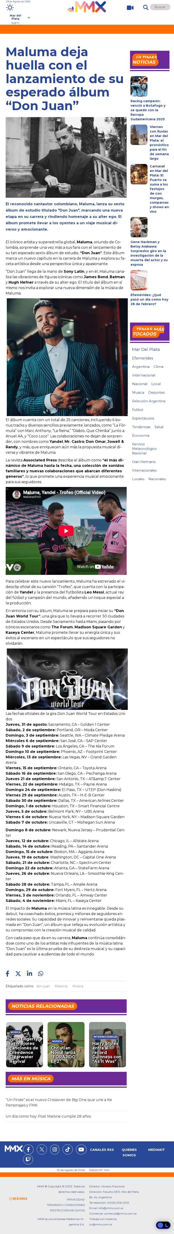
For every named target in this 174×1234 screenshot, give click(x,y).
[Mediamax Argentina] (18, 1199)
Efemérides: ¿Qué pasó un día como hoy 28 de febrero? (149, 299)
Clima (158, 366)
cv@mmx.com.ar (100, 1224)
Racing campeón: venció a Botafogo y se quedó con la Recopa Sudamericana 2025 (147, 110)
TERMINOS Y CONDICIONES (66, 1205)
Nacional (139, 384)
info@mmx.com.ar (110, 1208)
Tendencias (141, 427)
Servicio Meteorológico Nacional (144, 448)
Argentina (141, 366)
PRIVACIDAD (76, 1199)
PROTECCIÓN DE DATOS (67, 1210)
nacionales (157, 479)
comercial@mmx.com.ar (120, 1213)
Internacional (143, 375)
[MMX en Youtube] (81, 1150)
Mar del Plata (146, 349)
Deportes (156, 392)
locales (138, 479)
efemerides (142, 358)
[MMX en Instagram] (54, 1150)
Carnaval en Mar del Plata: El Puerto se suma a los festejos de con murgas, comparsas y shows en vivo (159, 189)
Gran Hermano (144, 462)
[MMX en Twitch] (28, 1160)
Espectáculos (143, 418)
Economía (140, 436)
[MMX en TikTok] (68, 1149)
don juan (43, 986)
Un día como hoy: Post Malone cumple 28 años (48, 1116)
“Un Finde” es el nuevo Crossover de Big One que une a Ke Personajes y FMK (59, 1102)
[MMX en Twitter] (42, 1149)
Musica (77, 986)
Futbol (137, 410)
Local (156, 384)
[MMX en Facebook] (28, 1150)
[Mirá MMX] (128, 8)
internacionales (144, 470)
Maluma (61, 986)
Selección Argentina (148, 401)
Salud (159, 427)
